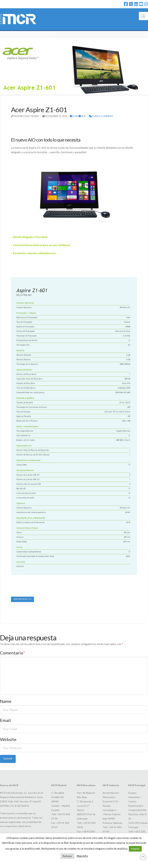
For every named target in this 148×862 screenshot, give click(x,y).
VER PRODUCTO (22, 599)
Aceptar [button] (135, 848)
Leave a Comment (102, 116)
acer (75, 116)
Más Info (82, 855)
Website (8, 739)
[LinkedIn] (136, 4)
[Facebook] (126, 4)
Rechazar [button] (67, 856)
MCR (83, 116)
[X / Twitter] (131, 4)
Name (5, 701)
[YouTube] (141, 4)
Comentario (12, 652)
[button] (143, 16)
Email (5, 720)
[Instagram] (146, 4)
